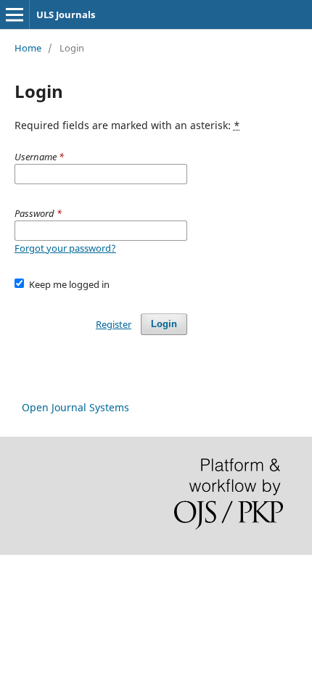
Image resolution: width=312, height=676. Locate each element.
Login (164, 323)
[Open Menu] (14, 14)
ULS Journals (65, 14)
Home (28, 47)
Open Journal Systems (75, 407)
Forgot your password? (65, 248)
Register (113, 324)
